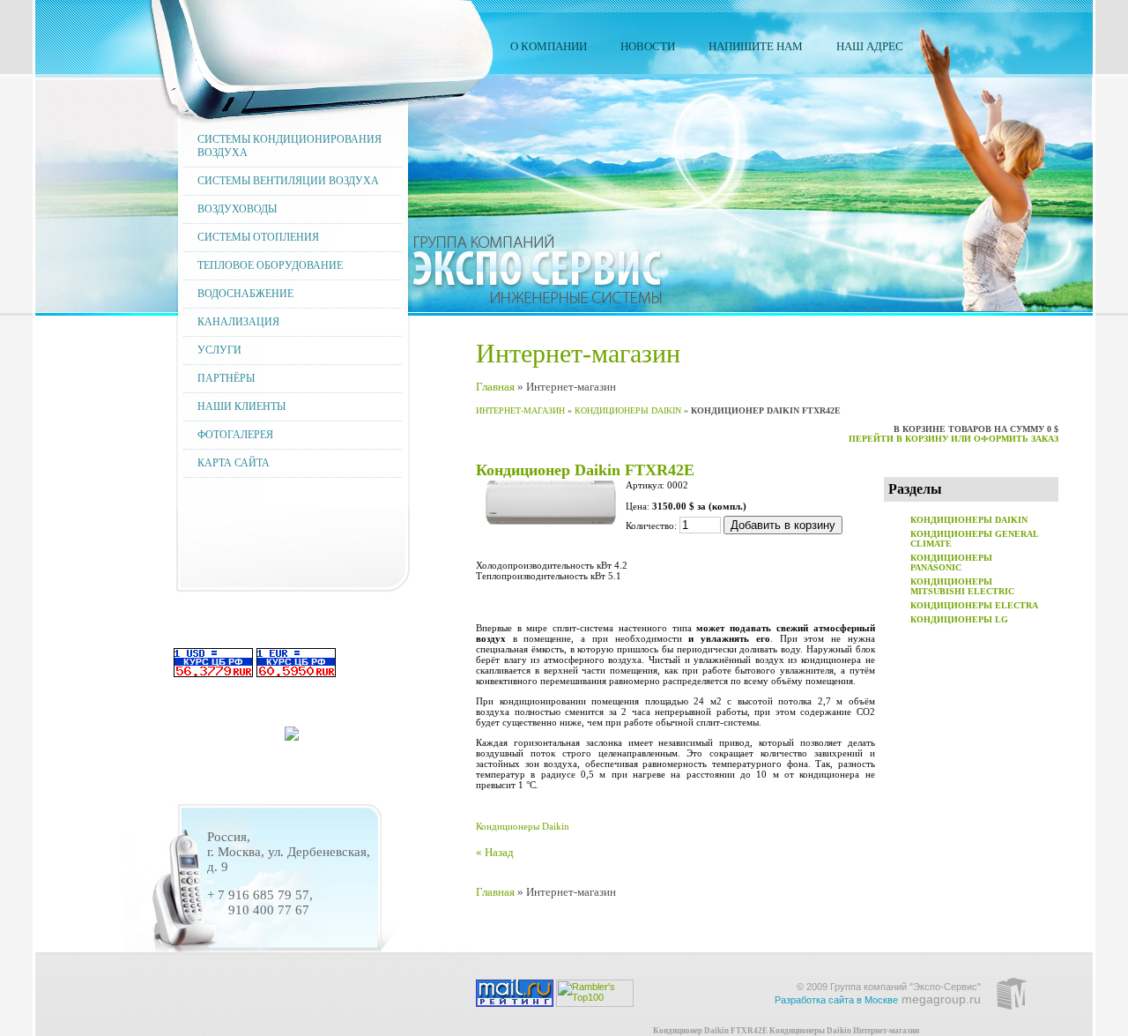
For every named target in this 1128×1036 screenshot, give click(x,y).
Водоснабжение (245, 293)
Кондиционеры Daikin (628, 410)
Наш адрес (869, 46)
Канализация (238, 322)
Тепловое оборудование (270, 265)
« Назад (495, 852)
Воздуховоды (237, 209)
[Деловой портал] (292, 735)
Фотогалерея (235, 435)
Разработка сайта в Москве (836, 1000)
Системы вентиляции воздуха (288, 181)
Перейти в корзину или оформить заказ (953, 438)
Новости (647, 46)
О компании (548, 46)
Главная (495, 386)
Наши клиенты (241, 406)
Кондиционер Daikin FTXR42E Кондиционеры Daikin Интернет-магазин (786, 1030)
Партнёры (226, 378)
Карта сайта (233, 463)
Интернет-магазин (520, 410)
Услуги (219, 350)
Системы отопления (258, 237)
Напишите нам (756, 46)
